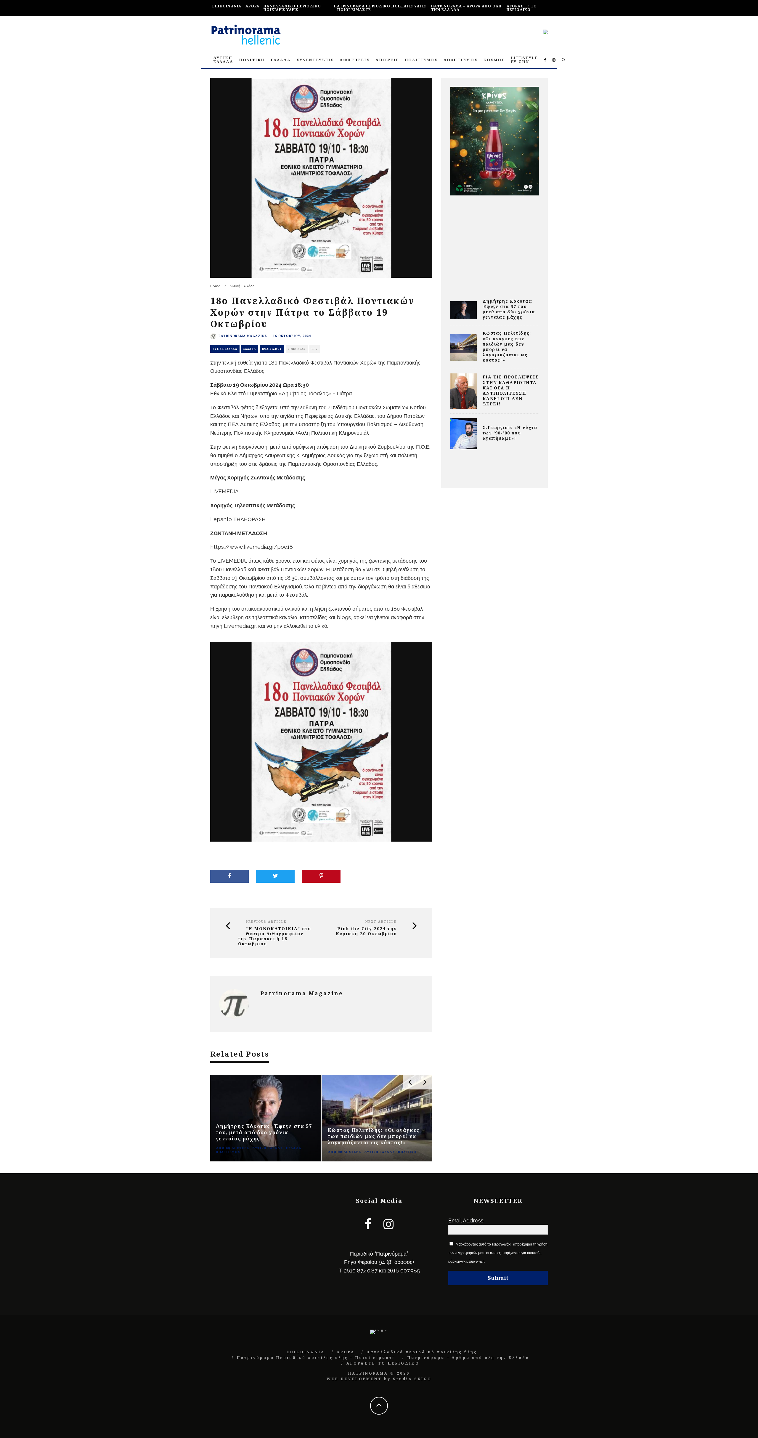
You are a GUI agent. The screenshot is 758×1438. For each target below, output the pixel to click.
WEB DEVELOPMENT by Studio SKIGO (379, 1378)
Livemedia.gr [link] (240, 626)
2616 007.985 (403, 1270)
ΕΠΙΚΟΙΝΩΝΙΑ (226, 6)
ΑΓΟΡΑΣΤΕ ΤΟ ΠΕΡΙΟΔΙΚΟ (522, 8)
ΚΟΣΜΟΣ (494, 59)
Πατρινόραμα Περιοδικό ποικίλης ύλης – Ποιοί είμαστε (380, 8)
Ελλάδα (249, 348)
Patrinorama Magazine (243, 336)
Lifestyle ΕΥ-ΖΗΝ (524, 59)
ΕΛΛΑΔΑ (280, 59)
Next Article (381, 921)
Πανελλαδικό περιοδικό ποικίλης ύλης (292, 8)
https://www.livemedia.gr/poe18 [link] (251, 547)
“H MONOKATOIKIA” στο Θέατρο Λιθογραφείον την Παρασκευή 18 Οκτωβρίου (274, 936)
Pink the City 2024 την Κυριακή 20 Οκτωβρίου (366, 931)
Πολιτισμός (272, 348)
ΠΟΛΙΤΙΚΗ (251, 59)
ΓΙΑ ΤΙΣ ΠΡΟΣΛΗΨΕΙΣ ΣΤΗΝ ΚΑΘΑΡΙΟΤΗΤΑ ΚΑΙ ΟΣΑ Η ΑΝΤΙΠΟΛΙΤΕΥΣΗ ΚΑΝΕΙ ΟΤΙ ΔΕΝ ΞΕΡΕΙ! (511, 390)
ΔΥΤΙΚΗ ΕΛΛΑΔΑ (223, 59)
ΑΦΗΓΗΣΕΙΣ (355, 59)
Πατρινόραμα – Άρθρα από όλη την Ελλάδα (466, 8)
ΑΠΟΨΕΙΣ (387, 59)
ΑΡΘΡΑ (252, 6)
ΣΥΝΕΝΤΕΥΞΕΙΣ (315, 59)
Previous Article (266, 921)
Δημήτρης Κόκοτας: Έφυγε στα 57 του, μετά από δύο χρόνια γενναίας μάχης (509, 309)
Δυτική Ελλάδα (225, 348)
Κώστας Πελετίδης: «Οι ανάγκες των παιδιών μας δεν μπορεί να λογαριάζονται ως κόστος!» (507, 346)
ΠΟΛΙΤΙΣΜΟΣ (421, 59)
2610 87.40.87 (361, 1270)
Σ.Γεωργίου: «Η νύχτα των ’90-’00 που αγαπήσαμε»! (510, 433)
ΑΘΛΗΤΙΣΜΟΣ (461, 59)
